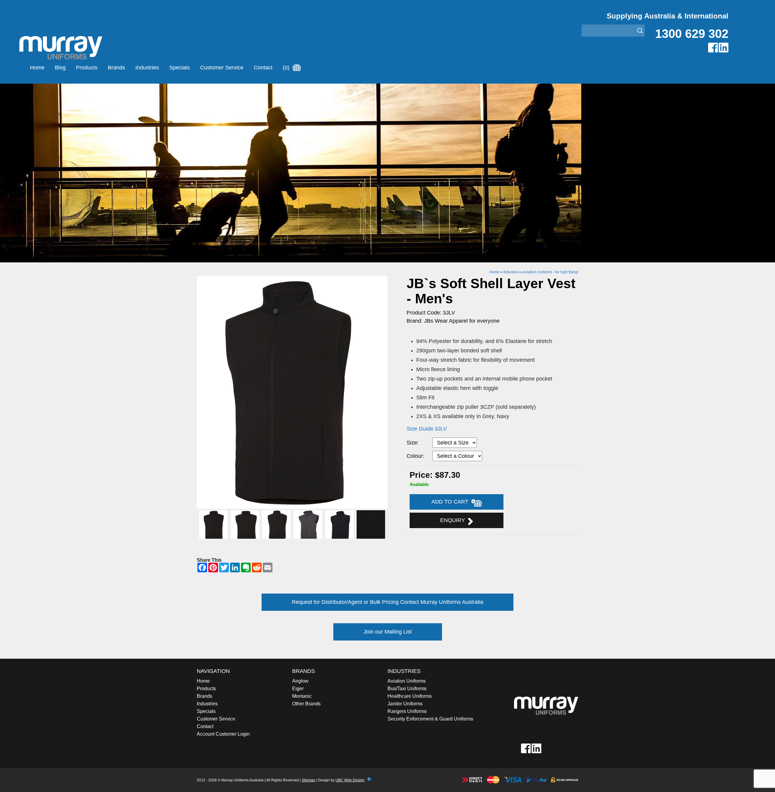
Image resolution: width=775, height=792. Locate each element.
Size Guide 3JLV (427, 429)
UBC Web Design (349, 780)
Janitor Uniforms (405, 703)
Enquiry (454, 520)
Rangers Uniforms (407, 711)
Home (37, 68)
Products (86, 68)
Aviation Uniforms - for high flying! (550, 272)
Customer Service (221, 68)
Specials (179, 68)
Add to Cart (451, 502)
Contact (263, 68)
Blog (60, 68)
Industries (147, 68)
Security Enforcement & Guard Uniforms (430, 718)
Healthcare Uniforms (410, 696)
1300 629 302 (691, 33)
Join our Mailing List (388, 632)
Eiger (298, 688)
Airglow (300, 681)
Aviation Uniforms (407, 681)
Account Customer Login (223, 734)
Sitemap (308, 780)
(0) (287, 68)
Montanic (302, 696)
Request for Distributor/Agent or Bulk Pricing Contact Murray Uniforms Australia (387, 602)
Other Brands (306, 703)
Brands (116, 68)
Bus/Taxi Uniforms (407, 688)
